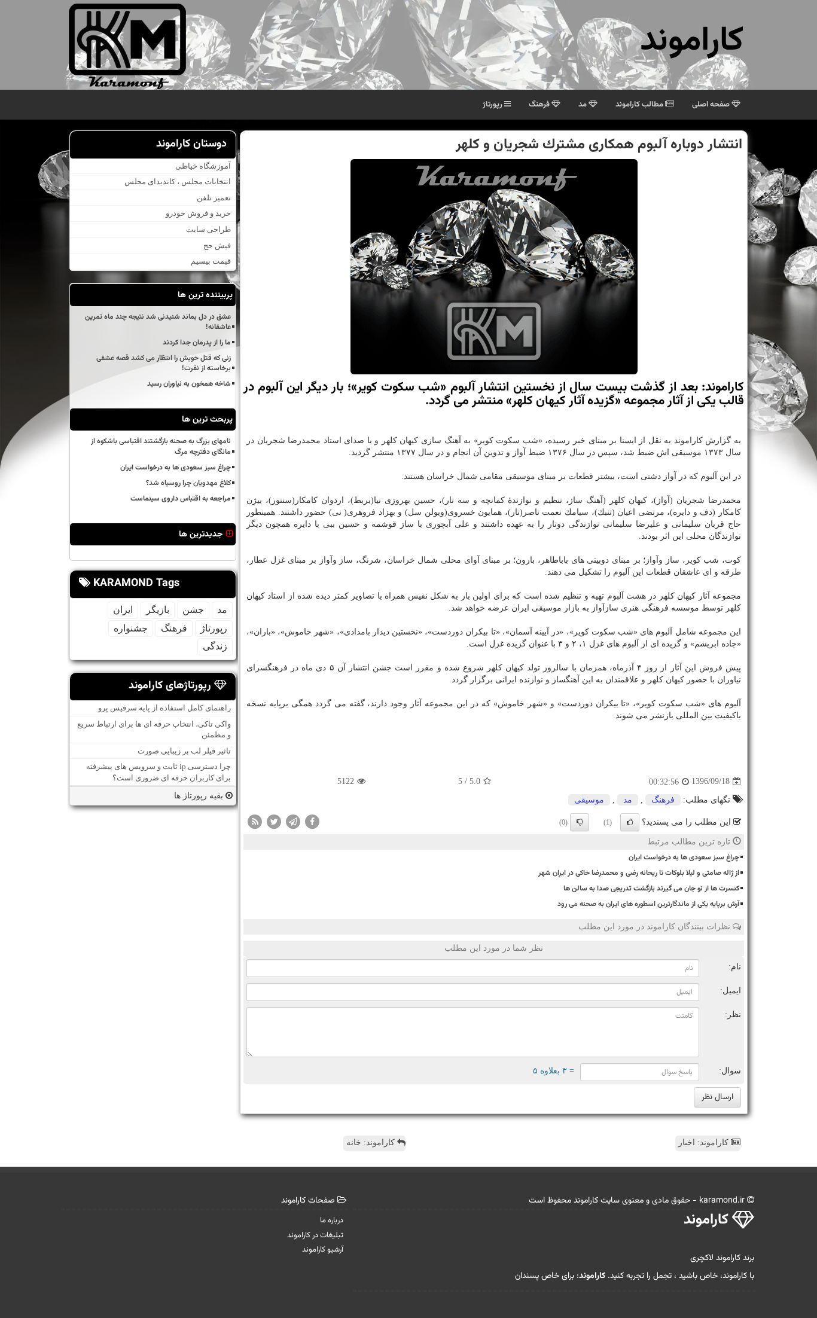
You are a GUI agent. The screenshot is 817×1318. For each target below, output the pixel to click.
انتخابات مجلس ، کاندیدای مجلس (177, 181)
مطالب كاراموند (640, 105)
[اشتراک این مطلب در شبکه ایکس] (274, 820)
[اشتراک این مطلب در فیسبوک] (312, 820)
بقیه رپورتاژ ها (199, 795)
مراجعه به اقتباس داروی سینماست (180, 498)
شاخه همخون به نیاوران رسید (189, 384)
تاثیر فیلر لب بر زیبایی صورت (184, 750)
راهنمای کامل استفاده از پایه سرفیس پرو (164, 707)
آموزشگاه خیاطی (203, 165)
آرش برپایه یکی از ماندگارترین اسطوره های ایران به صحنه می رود (648, 904)
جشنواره (131, 628)
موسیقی (589, 799)
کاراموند (691, 42)
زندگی (215, 646)
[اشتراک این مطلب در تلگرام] (293, 820)
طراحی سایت (208, 229)
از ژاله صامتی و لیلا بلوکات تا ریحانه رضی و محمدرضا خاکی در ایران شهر (638, 873)
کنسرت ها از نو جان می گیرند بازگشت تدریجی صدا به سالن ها (651, 888)
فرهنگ (540, 105)
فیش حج (217, 245)
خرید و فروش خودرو (198, 213)
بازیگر (157, 610)
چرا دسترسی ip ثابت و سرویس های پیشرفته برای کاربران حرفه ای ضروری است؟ (158, 772)
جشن (193, 610)
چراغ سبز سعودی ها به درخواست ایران (684, 857)
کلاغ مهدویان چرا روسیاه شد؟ (188, 483)
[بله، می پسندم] (629, 822)
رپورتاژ (493, 105)
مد (583, 105)
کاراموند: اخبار (704, 1142)
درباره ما (331, 1221)
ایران (123, 610)
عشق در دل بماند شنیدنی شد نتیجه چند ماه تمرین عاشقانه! (158, 322)
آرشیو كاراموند (322, 1250)
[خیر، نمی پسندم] (579, 822)
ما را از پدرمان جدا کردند (197, 342)
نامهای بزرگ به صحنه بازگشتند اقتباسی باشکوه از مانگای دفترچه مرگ (161, 446)
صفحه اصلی (711, 105)
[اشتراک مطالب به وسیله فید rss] (254, 820)
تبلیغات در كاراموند (315, 1235)
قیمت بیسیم (211, 261)
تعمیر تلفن (214, 197)
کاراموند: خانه (371, 1142)
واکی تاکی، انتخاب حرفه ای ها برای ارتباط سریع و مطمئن (154, 729)
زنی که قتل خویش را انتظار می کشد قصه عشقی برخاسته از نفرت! (163, 363)
